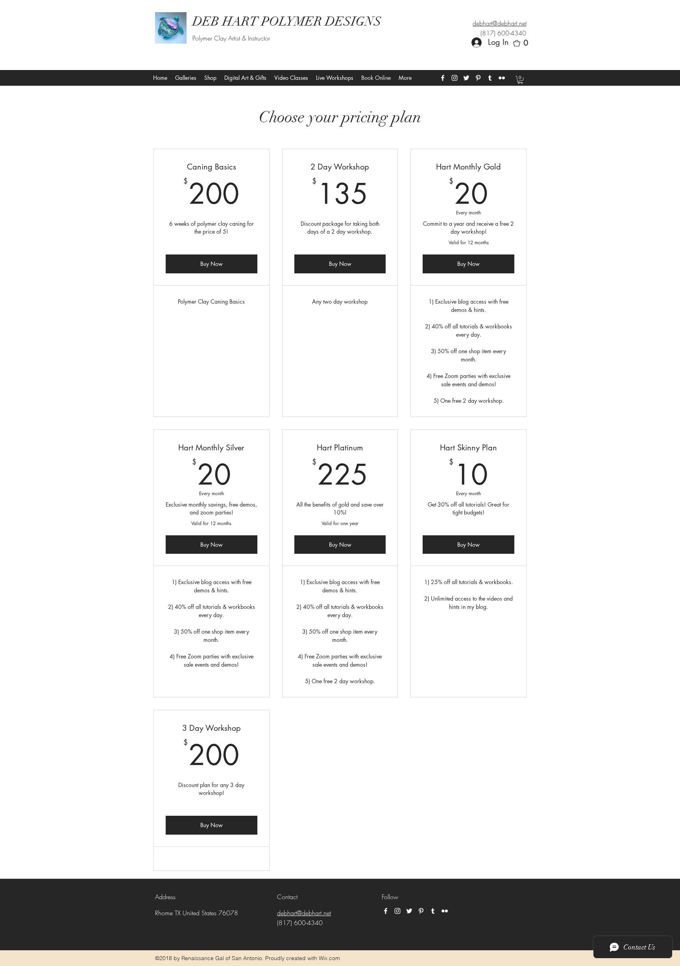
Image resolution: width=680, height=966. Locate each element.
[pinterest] (478, 78)
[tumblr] (490, 78)
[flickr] (502, 78)
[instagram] (454, 78)
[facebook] (443, 78)
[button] (523, 43)
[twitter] (466, 78)
